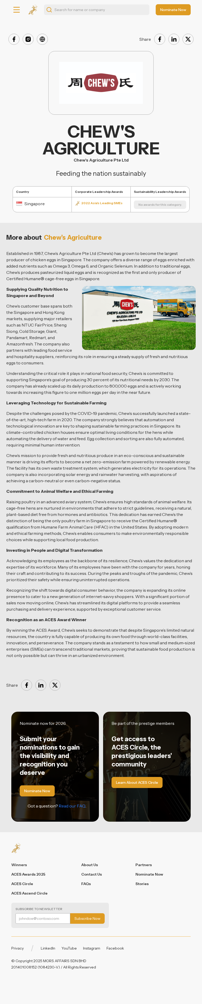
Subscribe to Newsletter (39, 909)
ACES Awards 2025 (28, 874)
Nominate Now (149, 874)
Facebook (115, 948)
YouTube (69, 948)
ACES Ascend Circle (29, 893)
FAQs (86, 883)
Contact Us (91, 874)
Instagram (91, 948)
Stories (142, 883)
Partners (143, 864)
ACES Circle (22, 883)
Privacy (17, 948)
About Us (89, 864)
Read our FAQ (72, 806)
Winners (19, 864)
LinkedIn (48, 948)
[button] (16, 9)
